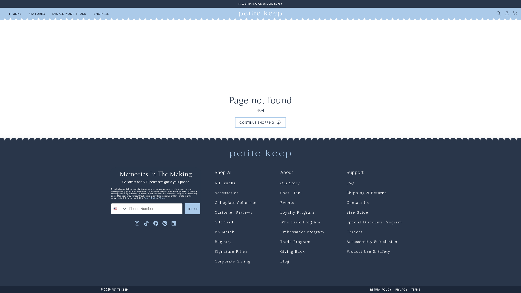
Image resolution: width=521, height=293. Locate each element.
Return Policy (380, 290)
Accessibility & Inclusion (372, 242)
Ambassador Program (302, 232)
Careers (354, 232)
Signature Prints (231, 252)
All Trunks (225, 184)
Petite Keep (120, 290)
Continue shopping (256, 122)
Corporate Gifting (233, 262)
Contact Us (358, 203)
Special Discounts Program (374, 223)
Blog (284, 262)
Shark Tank (291, 193)
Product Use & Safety (368, 252)
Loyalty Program (297, 213)
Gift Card (224, 223)
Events (287, 203)
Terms (162, 198)
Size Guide (357, 213)
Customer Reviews (234, 213)
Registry (223, 242)
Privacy (401, 290)
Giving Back (292, 252)
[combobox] (119, 208)
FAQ (351, 184)
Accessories (226, 193)
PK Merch (225, 232)
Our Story (290, 184)
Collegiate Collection (236, 203)
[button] (499, 13)
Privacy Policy (150, 198)
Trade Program (295, 242)
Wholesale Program (300, 223)
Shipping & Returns (367, 193)
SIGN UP (192, 209)
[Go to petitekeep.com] (260, 13)
